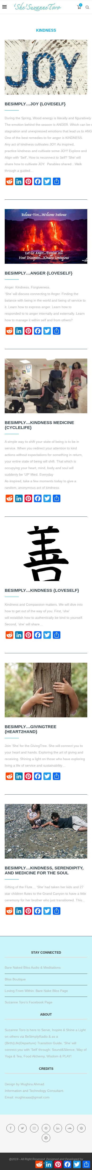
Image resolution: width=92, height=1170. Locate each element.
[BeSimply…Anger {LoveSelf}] (46, 236)
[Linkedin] (58, 1128)
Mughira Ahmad (32, 1084)
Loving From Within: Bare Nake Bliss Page (36, 991)
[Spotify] (81, 1128)
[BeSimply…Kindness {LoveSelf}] (46, 553)
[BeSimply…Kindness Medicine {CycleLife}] (46, 386)
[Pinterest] (46, 1128)
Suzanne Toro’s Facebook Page (28, 1002)
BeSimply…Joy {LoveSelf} (35, 104)
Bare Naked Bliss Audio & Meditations (33, 967)
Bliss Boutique (15, 979)
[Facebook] (11, 1128)
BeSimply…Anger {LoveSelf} (38, 273)
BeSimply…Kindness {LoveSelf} (42, 590)
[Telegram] (46, 1138)
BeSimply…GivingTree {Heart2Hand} (30, 729)
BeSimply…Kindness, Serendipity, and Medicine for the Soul (44, 870)
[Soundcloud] (70, 1128)
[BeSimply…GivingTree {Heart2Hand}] (46, 690)
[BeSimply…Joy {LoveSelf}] (46, 67)
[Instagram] (35, 1128)
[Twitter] (23, 1128)
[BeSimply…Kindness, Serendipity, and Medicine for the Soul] (46, 831)
